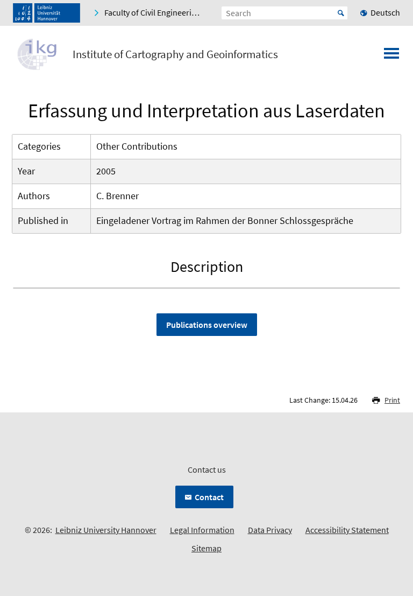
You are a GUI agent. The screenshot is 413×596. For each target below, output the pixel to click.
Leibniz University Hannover (105, 529)
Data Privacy (270, 529)
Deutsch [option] (385, 12)
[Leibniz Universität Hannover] (46, 13)
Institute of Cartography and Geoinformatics (175, 54)
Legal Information (202, 529)
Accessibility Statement (347, 529)
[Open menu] (391, 56)
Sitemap (206, 548)
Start (340, 12)
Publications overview (206, 324)
